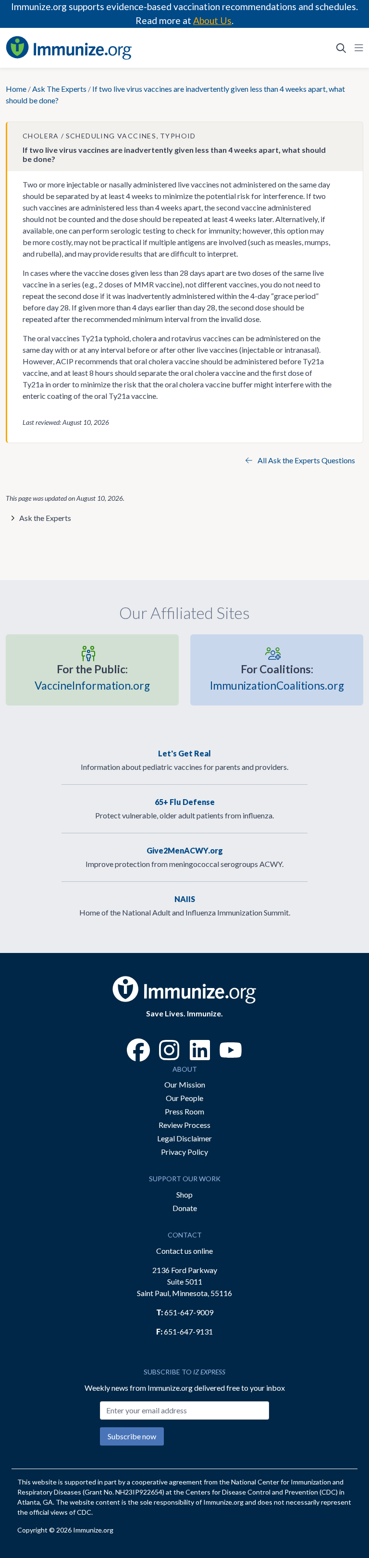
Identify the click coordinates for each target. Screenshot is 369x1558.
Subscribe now (132, 1436)
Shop (184, 1194)
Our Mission (184, 1084)
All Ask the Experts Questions (305, 460)
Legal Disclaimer (184, 1138)
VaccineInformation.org (92, 677)
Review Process (184, 1124)
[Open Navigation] (357, 47)
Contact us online (184, 1250)
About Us (212, 20)
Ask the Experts (45, 517)
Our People (184, 1097)
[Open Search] (341, 47)
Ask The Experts (59, 88)
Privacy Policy (184, 1151)
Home (16, 88)
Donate (184, 1207)
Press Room (184, 1111)
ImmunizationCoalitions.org (277, 677)
